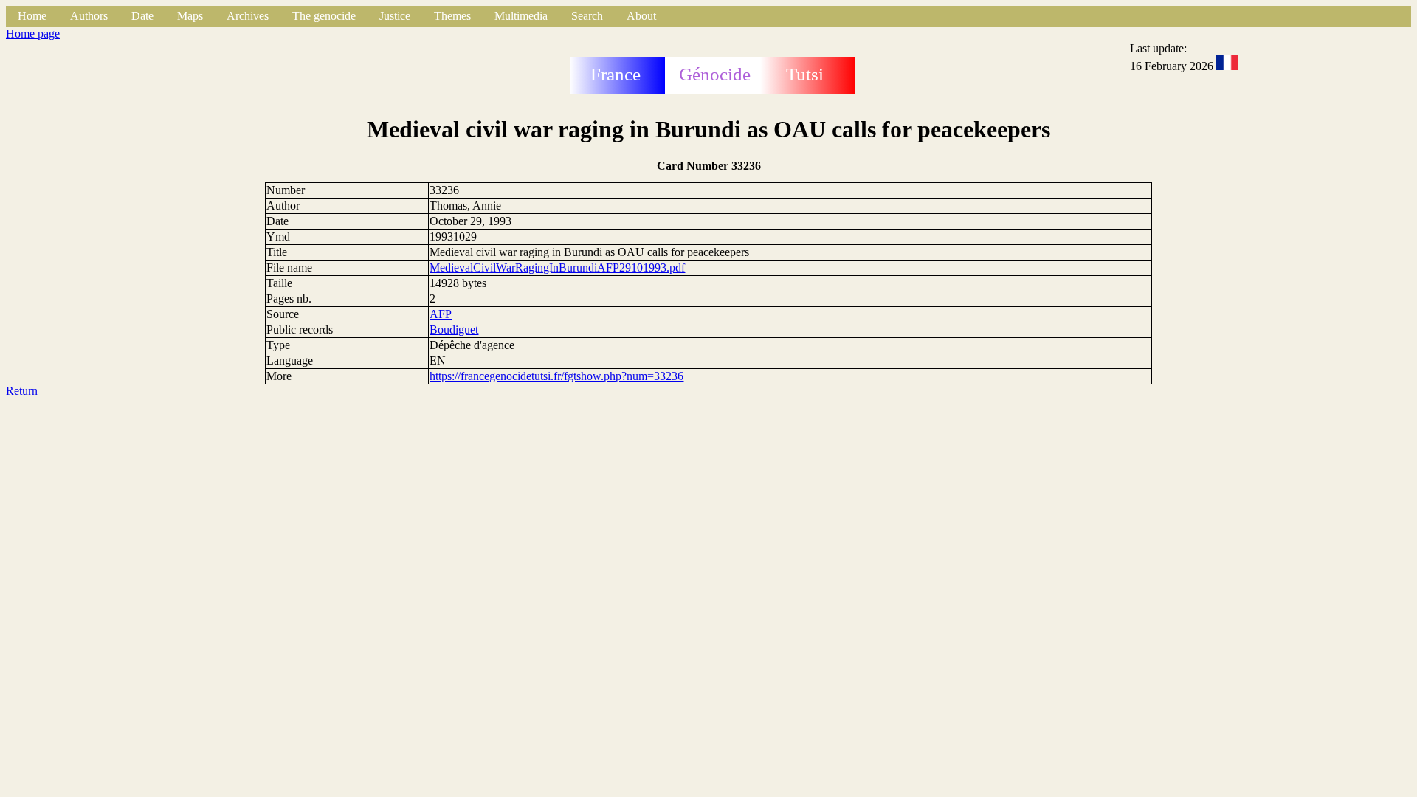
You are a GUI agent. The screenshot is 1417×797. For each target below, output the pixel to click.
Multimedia (521, 16)
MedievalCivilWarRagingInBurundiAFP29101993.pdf (557, 267)
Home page (33, 33)
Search (587, 16)
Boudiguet (454, 329)
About (641, 16)
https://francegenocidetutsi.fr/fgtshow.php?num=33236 (556, 376)
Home (32, 16)
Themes (452, 16)
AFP (441, 314)
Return (22, 390)
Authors (89, 16)
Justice (394, 16)
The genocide (324, 16)
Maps (190, 16)
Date (142, 16)
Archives (248, 16)
